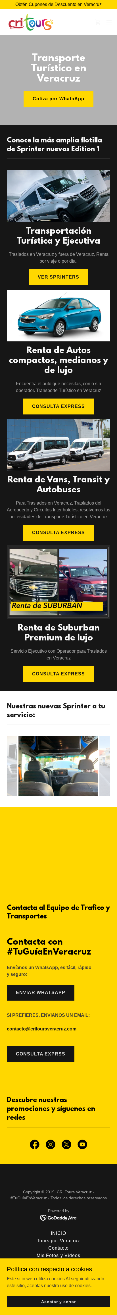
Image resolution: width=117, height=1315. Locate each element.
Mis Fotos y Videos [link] (58, 1255)
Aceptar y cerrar (58, 1301)
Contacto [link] (58, 1248)
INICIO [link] (58, 1233)
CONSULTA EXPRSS (40, 1053)
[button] (109, 22)
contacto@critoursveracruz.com (41, 1028)
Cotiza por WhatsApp (58, 98)
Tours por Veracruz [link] (58, 1240)
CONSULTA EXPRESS (58, 406)
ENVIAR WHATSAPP (40, 992)
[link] (31, 22)
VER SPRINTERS (58, 277)
